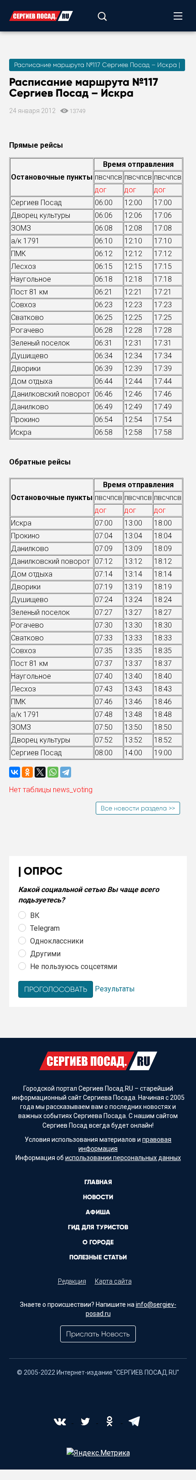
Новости (98, 1197)
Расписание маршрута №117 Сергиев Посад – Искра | (97, 64)
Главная (98, 1182)
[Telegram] (65, 772)
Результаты (115, 989)
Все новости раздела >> (138, 808)
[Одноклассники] (27, 772)
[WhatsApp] (52, 772)
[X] (40, 772)
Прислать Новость (98, 1334)
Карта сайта (113, 1281)
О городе (98, 1242)
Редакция (72, 1281)
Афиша (98, 1212)
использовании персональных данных (123, 1157)
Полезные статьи (98, 1257)
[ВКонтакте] (14, 772)
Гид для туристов (98, 1227)
